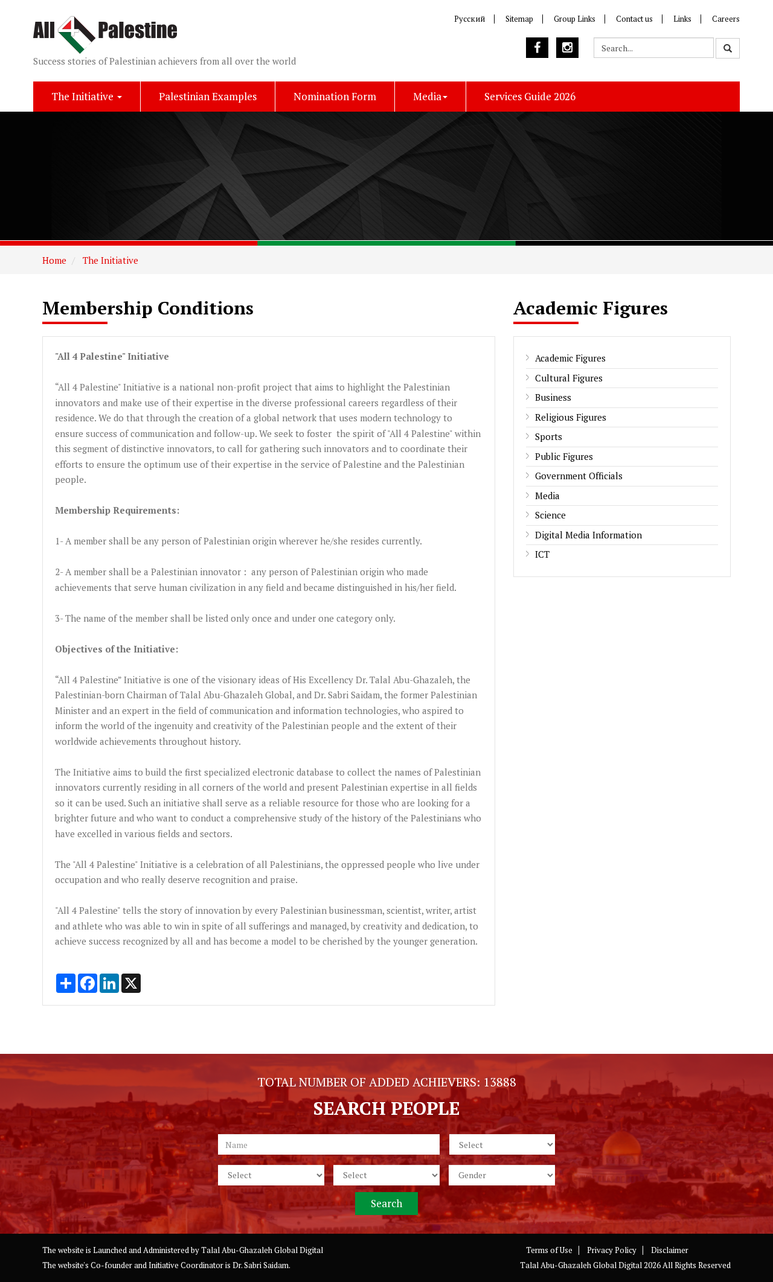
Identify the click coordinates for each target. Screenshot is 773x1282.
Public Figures (564, 456)
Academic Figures (570, 358)
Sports (548, 436)
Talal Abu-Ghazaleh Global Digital (262, 1250)
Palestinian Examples (208, 96)
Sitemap (519, 18)
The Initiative (83, 96)
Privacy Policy (612, 1250)
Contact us (634, 18)
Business (553, 397)
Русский (469, 18)
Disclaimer (669, 1250)
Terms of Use (549, 1250)
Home (54, 260)
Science (550, 515)
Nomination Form (334, 96)
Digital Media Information (588, 535)
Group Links (574, 18)
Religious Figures (570, 417)
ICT (542, 554)
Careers (726, 18)
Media (427, 96)
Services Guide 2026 (530, 96)
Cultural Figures (569, 378)
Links (682, 18)
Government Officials (579, 476)
